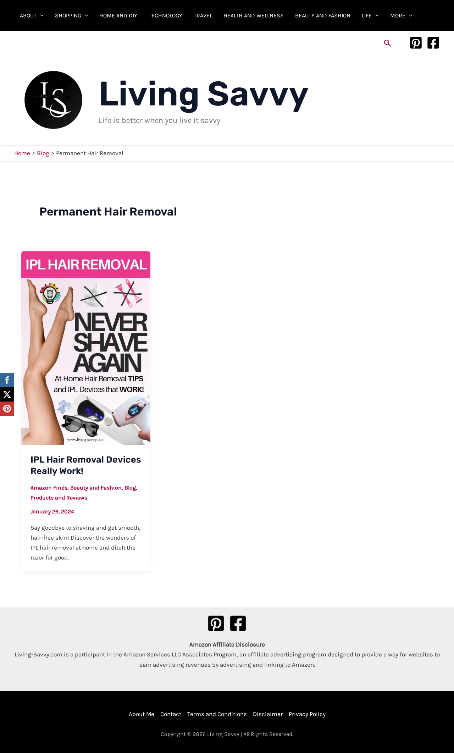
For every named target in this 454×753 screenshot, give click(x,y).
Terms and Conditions (217, 713)
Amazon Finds (49, 487)
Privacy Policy (307, 713)
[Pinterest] (415, 42)
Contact (170, 713)
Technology (165, 15)
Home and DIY (118, 15)
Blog (130, 487)
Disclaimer (268, 713)
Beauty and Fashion (322, 15)
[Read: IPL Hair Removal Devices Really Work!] (85, 347)
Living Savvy (204, 93)
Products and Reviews (59, 497)
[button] (40, 15)
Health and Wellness (253, 15)
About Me (141, 713)
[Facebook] (433, 42)
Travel (203, 15)
